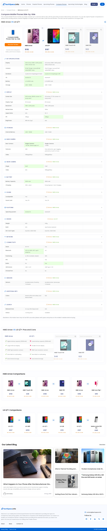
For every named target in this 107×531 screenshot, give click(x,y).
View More (102, 444)
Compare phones (61, 4)
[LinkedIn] (95, 519)
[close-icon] (42, 28)
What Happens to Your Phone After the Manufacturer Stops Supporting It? (27, 484)
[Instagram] (86, 519)
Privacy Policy (4, 529)
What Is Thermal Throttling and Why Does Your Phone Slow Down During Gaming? (66, 469)
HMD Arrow (28, 45)
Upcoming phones (49, 4)
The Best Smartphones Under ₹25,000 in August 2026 (92, 469)
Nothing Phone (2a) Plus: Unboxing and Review (66, 494)
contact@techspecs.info (94, 512)
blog (85, 4)
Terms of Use (12, 529)
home (23, 4)
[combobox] (94, 4)
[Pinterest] (103, 519)
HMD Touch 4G (70, 45)
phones (28, 4)
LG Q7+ (47, 45)
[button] (53, 92)
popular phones (37, 4)
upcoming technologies (75, 4)
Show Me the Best (13, 44)
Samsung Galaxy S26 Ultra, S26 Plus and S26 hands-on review (92, 494)
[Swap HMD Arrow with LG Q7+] (43, 40)
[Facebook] (90, 519)
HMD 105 (88, 45)
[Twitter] (99, 519)
